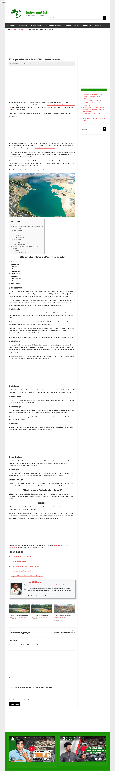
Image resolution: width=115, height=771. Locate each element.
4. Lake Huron (17, 233)
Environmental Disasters (53, 25)
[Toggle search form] (107, 25)
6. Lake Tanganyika (19, 237)
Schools (76, 25)
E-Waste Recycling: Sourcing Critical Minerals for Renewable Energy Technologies (92, 96)
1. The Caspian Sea (18, 228)
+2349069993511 (47, 584)
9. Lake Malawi (18, 242)
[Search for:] (76, 18)
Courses (68, 25)
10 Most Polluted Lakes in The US (39, 617)
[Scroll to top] (112, 768)
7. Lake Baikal (17, 239)
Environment (11, 25)
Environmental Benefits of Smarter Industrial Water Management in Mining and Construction (93, 103)
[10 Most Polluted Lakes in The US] (41, 610)
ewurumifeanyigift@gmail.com (59, 584)
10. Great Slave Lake (19, 244)
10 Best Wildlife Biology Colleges (21, 556)
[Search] (104, 18)
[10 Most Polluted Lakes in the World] (19, 610)
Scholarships (87, 25)
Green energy (23, 25)
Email (11, 678)
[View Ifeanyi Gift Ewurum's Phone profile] (25, 592)
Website (11, 683)
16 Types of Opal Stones (18, 561)
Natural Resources (36, 25)
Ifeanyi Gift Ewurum (23, 63)
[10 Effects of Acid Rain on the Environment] (64, 610)
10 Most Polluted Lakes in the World (18, 617)
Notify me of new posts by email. (20, 700)
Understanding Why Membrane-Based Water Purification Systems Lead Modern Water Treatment (93, 109)
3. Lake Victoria (18, 232)
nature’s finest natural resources (45, 148)
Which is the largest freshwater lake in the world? (24, 246)
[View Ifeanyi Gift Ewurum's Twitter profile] (25, 585)
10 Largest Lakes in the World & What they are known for (27, 226)
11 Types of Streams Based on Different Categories (27, 576)
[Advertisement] (77, 11)
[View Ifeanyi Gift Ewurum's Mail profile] (25, 588)
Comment (12, 649)
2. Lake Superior (18, 230)
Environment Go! (36, 12)
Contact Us (98, 25)
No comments (34, 63)
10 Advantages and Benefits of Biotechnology (25, 566)
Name (11, 673)
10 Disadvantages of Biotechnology (22, 571)
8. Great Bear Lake (18, 241)
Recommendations (16, 250)
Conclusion (14, 248)
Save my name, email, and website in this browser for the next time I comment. (33, 687)
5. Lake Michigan (18, 235)
